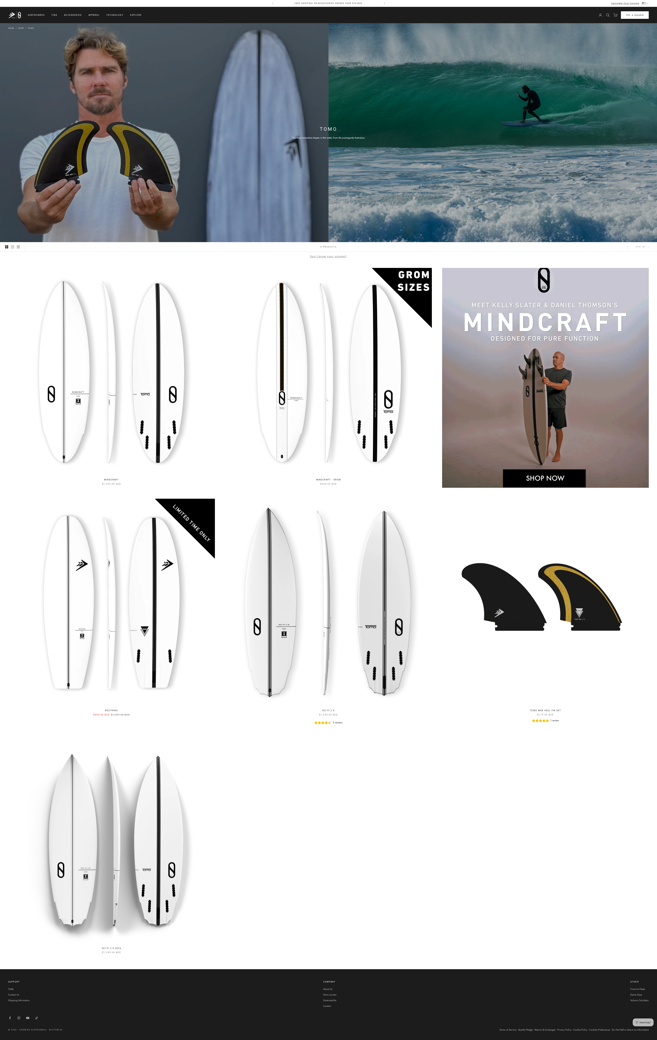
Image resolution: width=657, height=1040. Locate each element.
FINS (54, 15)
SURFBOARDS (36, 15)
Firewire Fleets (637, 989)
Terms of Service (507, 1029)
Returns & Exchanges (545, 1029)
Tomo (31, 28)
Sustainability (329, 1000)
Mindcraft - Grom (328, 480)
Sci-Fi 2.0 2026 (111, 948)
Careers (327, 1006)
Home (11, 28)
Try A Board (635, 15)
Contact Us (13, 994)
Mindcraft (111, 480)
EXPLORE (136, 15)
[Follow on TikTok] (36, 1018)
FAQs (11, 989)
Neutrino (111, 710)
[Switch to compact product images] (18, 246)
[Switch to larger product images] (6, 246)
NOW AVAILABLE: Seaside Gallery (328, 3)
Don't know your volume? (328, 256)
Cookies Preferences (599, 1029)
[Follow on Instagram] (19, 1018)
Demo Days (636, 994)
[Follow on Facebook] (10, 1018)
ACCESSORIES (73, 15)
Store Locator (330, 994)
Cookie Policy (580, 1029)
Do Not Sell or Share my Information (630, 1029)
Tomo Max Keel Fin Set (545, 710)
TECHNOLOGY (114, 15)
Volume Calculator (639, 1000)
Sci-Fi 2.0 (328, 710)
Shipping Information (19, 1000)
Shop (21, 28)
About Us (327, 989)
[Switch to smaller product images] (12, 246)
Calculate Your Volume (625, 3)
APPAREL (94, 15)
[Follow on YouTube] (27, 1018)
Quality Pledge (525, 1029)
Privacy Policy (564, 1029)
